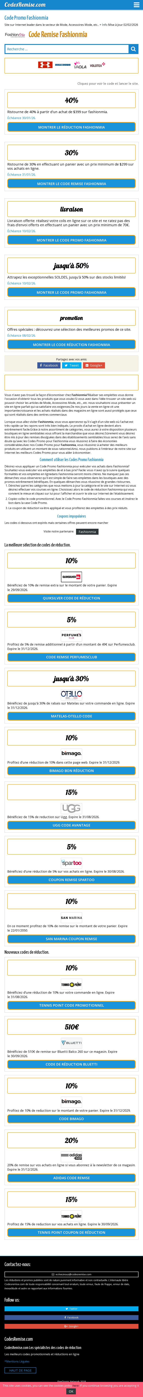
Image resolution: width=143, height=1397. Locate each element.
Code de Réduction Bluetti (71, 1064)
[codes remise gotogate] (63, 65)
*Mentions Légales (17, 1361)
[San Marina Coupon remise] (71, 917)
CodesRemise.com (25, 4)
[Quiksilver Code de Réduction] (71, 577)
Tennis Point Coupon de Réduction (71, 1232)
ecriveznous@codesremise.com (72, 1274)
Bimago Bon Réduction (71, 770)
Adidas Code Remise (71, 1178)
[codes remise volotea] (98, 65)
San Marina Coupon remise (71, 938)
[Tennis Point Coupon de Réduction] (71, 1215)
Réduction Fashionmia (83, 127)
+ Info (103, 25)
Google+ (95, 365)
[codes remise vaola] (80, 65)
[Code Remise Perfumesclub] (71, 636)
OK (71, 1391)
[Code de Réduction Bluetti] (71, 1043)
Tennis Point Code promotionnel (71, 1005)
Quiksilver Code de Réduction (71, 598)
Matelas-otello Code (71, 716)
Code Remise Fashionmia (83, 183)
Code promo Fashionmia (83, 240)
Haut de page (20, 1370)
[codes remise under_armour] (45, 65)
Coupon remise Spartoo (72, 879)
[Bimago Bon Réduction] (71, 754)
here (76, 1386)
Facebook (50, 365)
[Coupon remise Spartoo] (71, 863)
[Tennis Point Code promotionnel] (71, 984)
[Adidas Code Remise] (71, 1156)
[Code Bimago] (71, 1102)
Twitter (72, 1308)
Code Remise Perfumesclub (71, 657)
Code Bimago (71, 1118)
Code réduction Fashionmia (83, 344)
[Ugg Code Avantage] (71, 808)
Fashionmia (87, 532)
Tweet (73, 365)
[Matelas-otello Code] (71, 695)
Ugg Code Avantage (71, 825)
